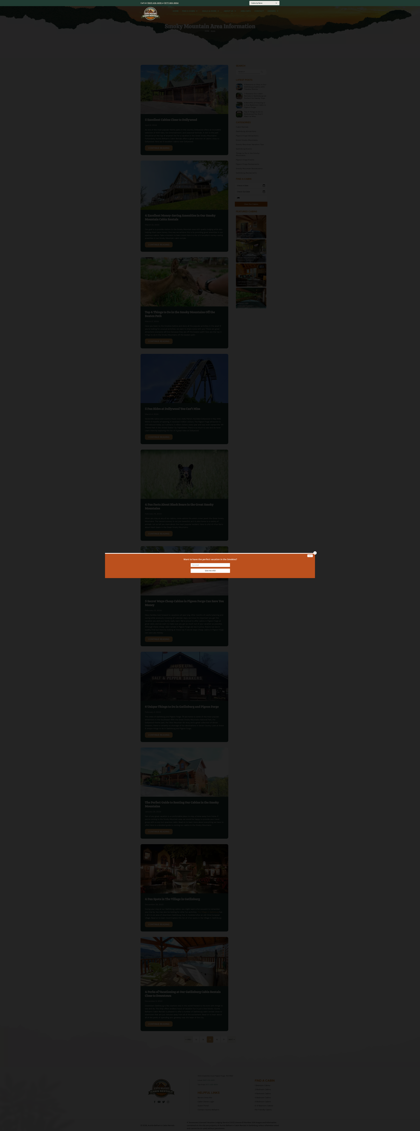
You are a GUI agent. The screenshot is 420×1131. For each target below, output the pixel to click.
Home (175, 11)
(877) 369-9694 (171, 3)
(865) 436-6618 (154, 3)
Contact (259, 11)
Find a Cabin (188, 11)
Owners (271, 11)
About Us (228, 11)
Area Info (246, 11)
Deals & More (209, 11)
